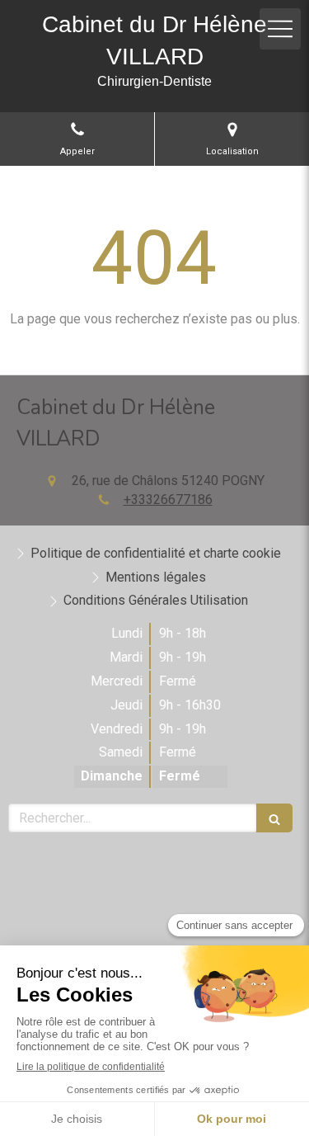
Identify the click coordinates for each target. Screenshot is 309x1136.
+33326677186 (168, 499)
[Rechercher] (274, 818)
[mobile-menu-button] (280, 28)
